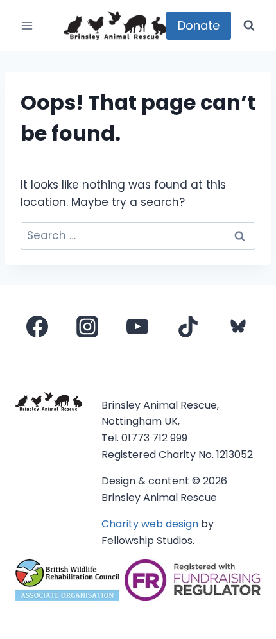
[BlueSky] (238, 326)
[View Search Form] (249, 25)
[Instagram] (87, 326)
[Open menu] (27, 25)
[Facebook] (37, 326)
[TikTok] (188, 326)
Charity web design (149, 523)
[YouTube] (137, 326)
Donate (199, 25)
